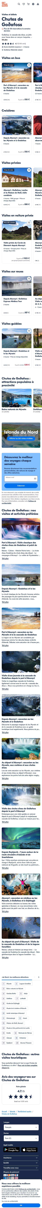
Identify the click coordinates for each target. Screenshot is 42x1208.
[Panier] (28, 4)
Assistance (7, 1158)
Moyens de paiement (11, 1172)
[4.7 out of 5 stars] (21, 1096)
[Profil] (38, 4)
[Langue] (33, 4)
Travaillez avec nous (11, 1168)
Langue (6, 1122)
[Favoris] (23, 4)
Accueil (4, 1112)
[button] (17, 83)
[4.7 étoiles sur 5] (8, 43)
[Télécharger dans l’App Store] (29, 1150)
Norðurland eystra (24, 1112)
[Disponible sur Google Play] (11, 1150)
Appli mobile (8, 1145)
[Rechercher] (19, 4)
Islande (12, 1112)
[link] (17, 83)
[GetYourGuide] (5, 4)
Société (6, 1163)
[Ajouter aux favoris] (29, 65)
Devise (6, 1133)
